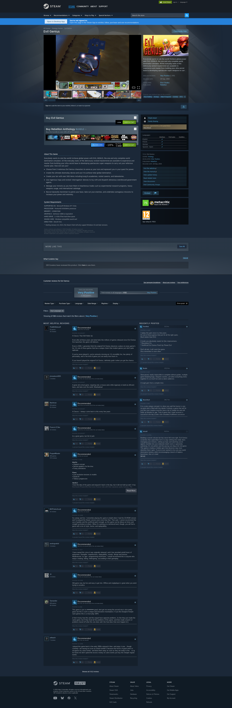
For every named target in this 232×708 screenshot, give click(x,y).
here (84, 265)
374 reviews (53, 458)
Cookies (149, 698)
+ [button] (184, 96)
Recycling (133, 698)
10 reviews (53, 429)
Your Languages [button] (56, 311)
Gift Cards (113, 702)
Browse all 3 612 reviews (90, 671)
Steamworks (113, 694)
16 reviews (53, 511)
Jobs (132, 690)
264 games (53, 405)
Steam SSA (113, 690)
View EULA (147, 128)
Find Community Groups (152, 185)
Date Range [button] (92, 303)
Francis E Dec (55, 427)
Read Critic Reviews (160, 204)
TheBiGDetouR (55, 327)
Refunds (149, 702)
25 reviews (53, 331)
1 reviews (52, 378)
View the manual (150, 171)
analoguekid (54, 543)
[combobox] (158, 15)
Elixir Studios (165, 83)
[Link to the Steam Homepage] (52, 8)
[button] (48, 15)
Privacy (149, 686)
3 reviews (52, 546)
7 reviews (52, 640)
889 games (53, 603)
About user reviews (169, 282)
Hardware (133, 694)
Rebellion (163, 85)
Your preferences (182, 282)
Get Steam (171, 686)
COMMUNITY (83, 6)
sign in (175, 2)
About (93, 6)
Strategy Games (57, 28)
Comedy (175, 96)
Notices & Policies (152, 694)
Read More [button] (131, 491)
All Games (47, 28)
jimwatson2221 (55, 376)
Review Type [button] (49, 303)
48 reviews (53, 605)
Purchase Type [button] (64, 303)
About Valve (134, 686)
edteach (53, 638)
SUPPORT (103, 6)
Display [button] (115, 303)
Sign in (47, 106)
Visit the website (149, 168)
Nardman (53, 403)
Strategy (156, 96)
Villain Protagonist (166, 96)
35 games (53, 329)
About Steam (114, 686)
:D (50, 574)
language (183, 2)
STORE (72, 6)
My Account (171, 698)
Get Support (171, 694)
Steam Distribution (115, 698)
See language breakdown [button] (152, 282)
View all (185, 258)
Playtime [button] (104, 303)
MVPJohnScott (55, 509)
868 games (53, 456)
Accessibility (150, 690)
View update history (150, 175)
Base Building (148, 96)
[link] (113, 145)
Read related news (150, 178)
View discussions (149, 181)
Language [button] (78, 303)
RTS (181, 96)
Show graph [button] (181, 303)
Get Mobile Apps (173, 690)
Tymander (53, 601)
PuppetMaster (55, 453)
